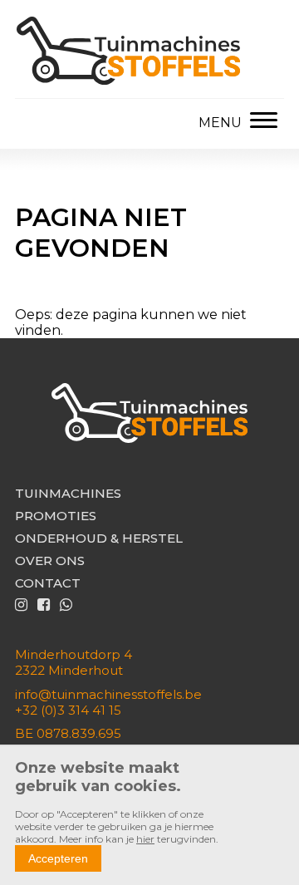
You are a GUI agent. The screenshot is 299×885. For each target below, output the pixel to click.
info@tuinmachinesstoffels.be (108, 694)
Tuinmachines (68, 493)
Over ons (50, 560)
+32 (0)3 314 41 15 (68, 710)
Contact (48, 583)
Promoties (55, 516)
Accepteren (58, 858)
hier (145, 839)
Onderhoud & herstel (99, 538)
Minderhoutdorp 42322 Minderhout (73, 662)
